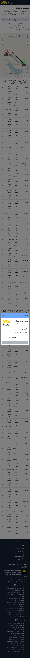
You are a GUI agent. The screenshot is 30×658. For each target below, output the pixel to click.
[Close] (3, 315)
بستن (15, 342)
